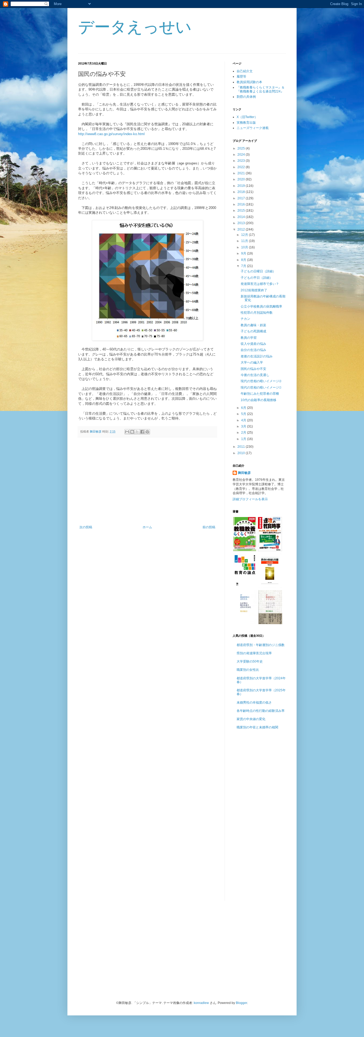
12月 (245, 235)
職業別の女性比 (248, 670)
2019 (241, 186)
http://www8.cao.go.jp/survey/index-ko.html (111, 134)
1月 (244, 439)
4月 (244, 420)
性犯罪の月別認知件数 (257, 312)
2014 (241, 217)
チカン (245, 319)
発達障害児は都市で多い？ (260, 284)
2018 (241, 192)
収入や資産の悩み (253, 344)
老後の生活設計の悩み (257, 356)
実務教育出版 (246, 122)
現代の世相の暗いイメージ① (261, 387)
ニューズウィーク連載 (253, 128)
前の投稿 (209, 527)
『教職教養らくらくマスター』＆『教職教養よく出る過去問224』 (261, 89)
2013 (241, 223)
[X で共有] (137, 431)
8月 (244, 260)
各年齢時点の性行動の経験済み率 (261, 711)
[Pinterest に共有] (147, 431)
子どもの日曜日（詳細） (258, 271)
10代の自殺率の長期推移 (258, 400)
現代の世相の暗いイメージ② (261, 381)
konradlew (201, 1003)
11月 (245, 241)
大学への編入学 (252, 362)
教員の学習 (249, 338)
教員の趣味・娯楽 (253, 325)
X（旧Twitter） (247, 117)
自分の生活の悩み (253, 350)
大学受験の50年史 (250, 661)
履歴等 (241, 76)
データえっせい (135, 27)
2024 (241, 154)
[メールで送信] (127, 431)
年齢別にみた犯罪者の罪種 (260, 394)
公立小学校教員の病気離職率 (261, 306)
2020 (241, 179)
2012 (241, 229)
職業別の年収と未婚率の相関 (257, 727)
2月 (244, 432)
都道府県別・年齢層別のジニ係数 (261, 645)
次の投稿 (85, 527)
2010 (241, 453)
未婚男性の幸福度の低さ (254, 702)
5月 (244, 414)
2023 (241, 161)
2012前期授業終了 (254, 290)
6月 (244, 408)
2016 (241, 204)
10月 (245, 247)
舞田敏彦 (244, 473)
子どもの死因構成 (253, 331)
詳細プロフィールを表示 (250, 499)
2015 (241, 210)
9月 (244, 253)
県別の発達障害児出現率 (254, 653)
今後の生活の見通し (255, 375)
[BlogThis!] (132, 431)
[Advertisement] (147, 481)
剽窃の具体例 (246, 97)
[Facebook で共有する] (142, 431)
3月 (244, 426)
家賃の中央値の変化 (251, 719)
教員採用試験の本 (249, 82)
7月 (244, 266)
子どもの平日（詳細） (257, 278)
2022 (241, 167)
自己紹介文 (245, 71)
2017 (241, 198)
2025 (241, 148)
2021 (241, 173)
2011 (241, 447)
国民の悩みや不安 (253, 369)
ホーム (147, 527)
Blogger (241, 1003)
